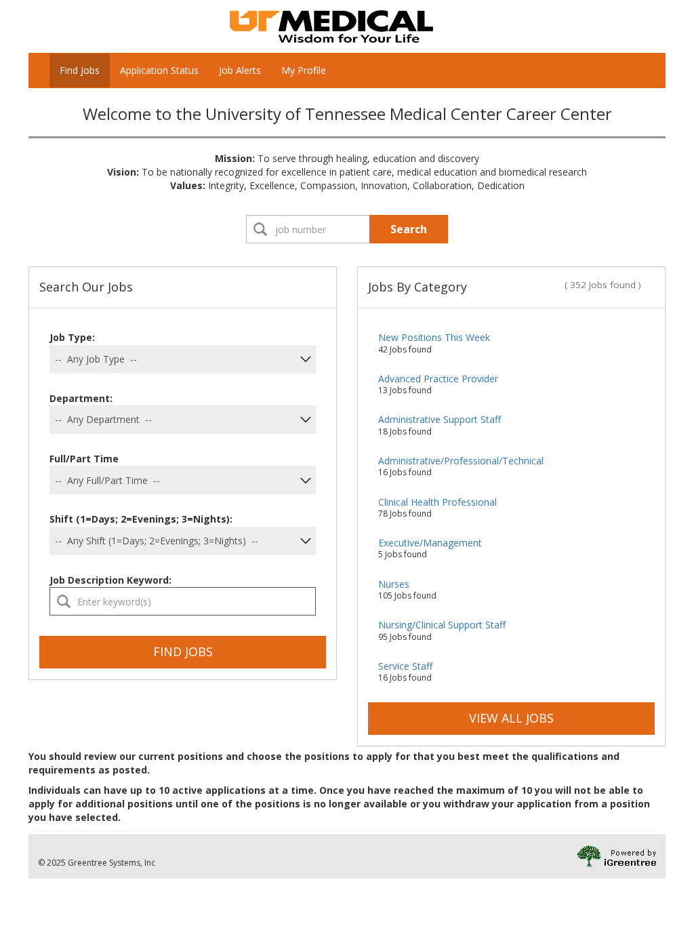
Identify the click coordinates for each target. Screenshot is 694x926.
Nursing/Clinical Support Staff (442, 624)
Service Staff (405, 666)
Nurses (393, 584)
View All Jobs (511, 718)
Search (408, 229)
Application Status (159, 70)
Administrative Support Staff (439, 419)
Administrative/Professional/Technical (461, 460)
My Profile (303, 70)
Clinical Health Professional (437, 502)
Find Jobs (80, 70)
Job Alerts (240, 70)
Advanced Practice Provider (438, 378)
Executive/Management (430, 542)
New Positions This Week (434, 337)
